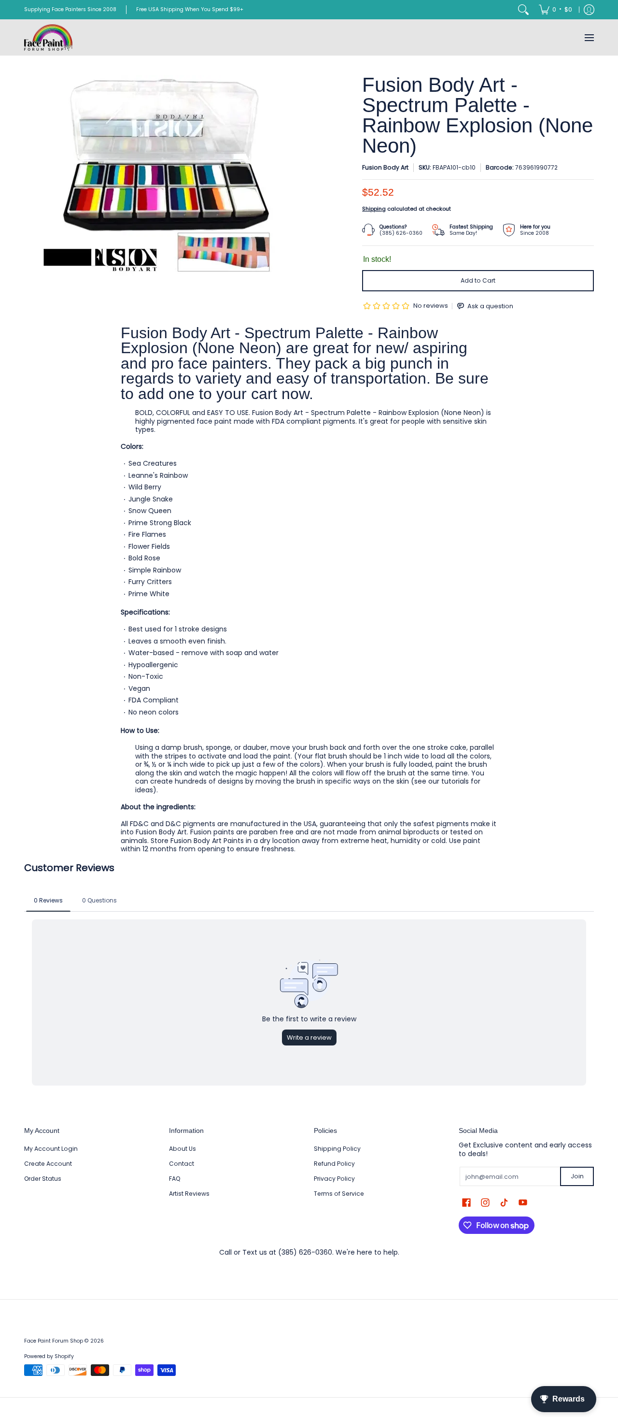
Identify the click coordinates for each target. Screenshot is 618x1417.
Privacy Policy (334, 1178)
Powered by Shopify (49, 1356)
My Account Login (51, 1149)
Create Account (48, 1163)
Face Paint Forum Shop (53, 1341)
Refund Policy (334, 1163)
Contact (181, 1163)
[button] (466, 1202)
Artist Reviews (189, 1193)
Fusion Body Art (385, 167)
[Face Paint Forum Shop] (48, 37)
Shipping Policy (337, 1149)
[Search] (523, 9)
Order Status (42, 1178)
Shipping (374, 209)
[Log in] (589, 9)
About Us (182, 1149)
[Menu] (589, 37)
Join (577, 1176)
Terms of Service (339, 1193)
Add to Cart (478, 280)
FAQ (175, 1178)
